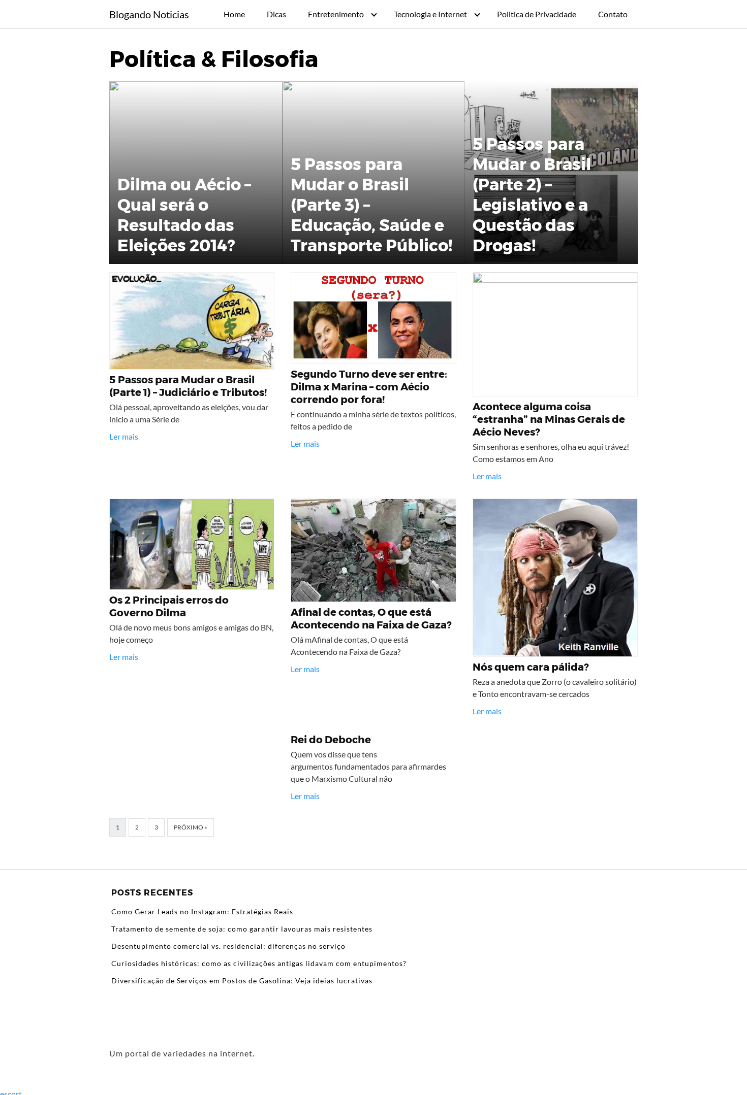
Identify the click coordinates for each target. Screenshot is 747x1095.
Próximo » (190, 827)
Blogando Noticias (149, 14)
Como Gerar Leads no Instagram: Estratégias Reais (202, 911)
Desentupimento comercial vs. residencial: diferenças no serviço (228, 946)
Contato (613, 14)
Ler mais (123, 436)
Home (234, 14)
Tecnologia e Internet (430, 14)
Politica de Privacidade (536, 14)
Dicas (276, 14)
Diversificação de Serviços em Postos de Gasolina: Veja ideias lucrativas (241, 980)
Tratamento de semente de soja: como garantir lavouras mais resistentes (241, 928)
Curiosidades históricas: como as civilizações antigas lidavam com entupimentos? (259, 963)
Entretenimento (336, 14)
